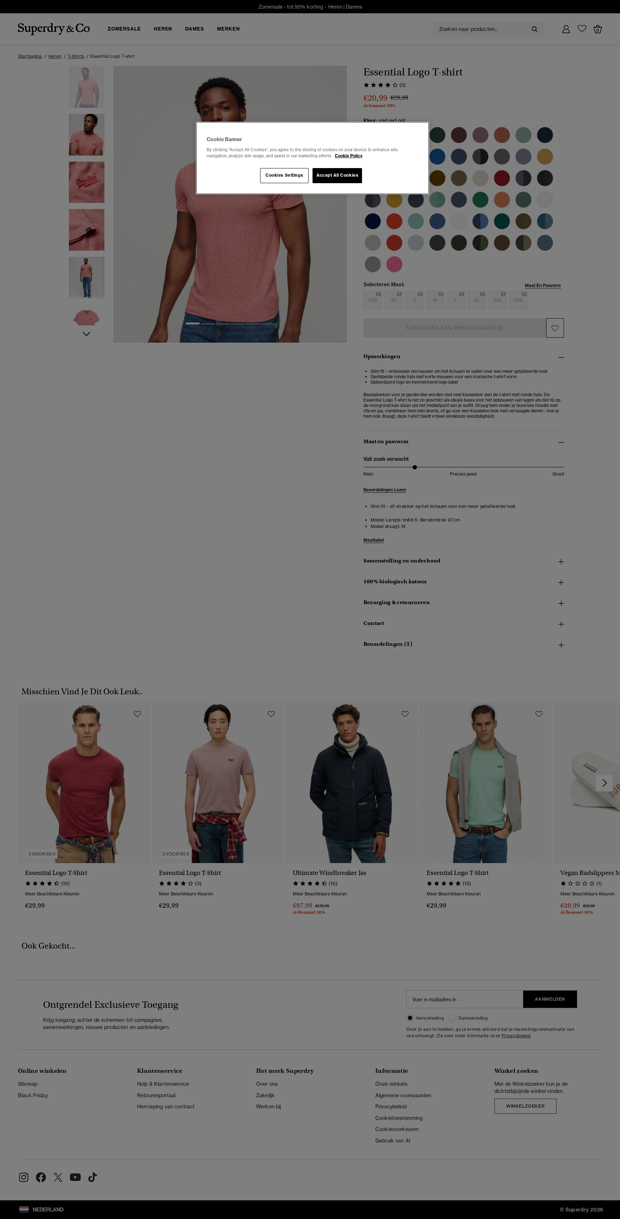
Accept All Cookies (337, 175)
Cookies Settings (284, 175)
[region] (312, 158)
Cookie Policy (348, 155)
